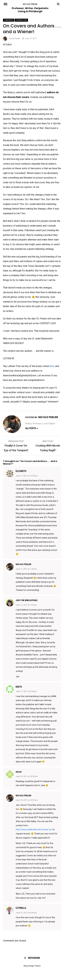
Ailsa (19, 771)
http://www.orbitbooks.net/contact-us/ (34, 829)
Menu (6, 3)
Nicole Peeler (30, 4)
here (52, 366)
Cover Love (21, 20)
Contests (8, 20)
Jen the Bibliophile (27, 600)
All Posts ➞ (31, 428)
